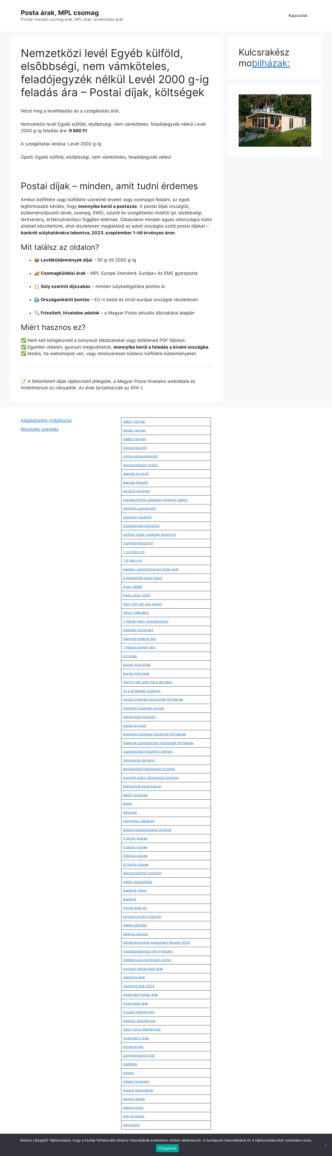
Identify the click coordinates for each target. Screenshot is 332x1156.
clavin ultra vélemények (142, 1029)
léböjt (127, 803)
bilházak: (271, 63)
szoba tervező (134, 725)
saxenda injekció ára (139, 639)
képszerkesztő (135, 448)
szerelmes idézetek (139, 821)
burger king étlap (137, 664)
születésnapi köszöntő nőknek (147, 751)
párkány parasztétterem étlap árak (150, 569)
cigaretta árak (134, 977)
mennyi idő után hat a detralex (147, 682)
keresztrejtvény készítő (142, 916)
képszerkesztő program (142, 873)
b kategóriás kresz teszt (142, 578)
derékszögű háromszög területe (149, 769)
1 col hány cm (134, 552)
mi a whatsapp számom (142, 691)
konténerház (133, 1047)
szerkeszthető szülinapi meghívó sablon (155, 500)
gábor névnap (134, 421)
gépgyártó (131, 1125)
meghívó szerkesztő (139, 508)
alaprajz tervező (136, 473)
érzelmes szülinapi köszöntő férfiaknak (154, 734)
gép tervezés (133, 1116)
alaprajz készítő (135, 482)
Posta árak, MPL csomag (60, 13)
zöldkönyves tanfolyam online (147, 960)
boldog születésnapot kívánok (147, 830)
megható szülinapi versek (143, 708)
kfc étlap (130, 656)
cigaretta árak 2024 (138, 986)
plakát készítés (135, 925)
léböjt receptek (135, 795)
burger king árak (136, 673)
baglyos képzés (135, 934)
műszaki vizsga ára (138, 630)
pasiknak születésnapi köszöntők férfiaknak (158, 743)
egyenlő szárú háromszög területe (151, 778)
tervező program (136, 491)
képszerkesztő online (140, 465)
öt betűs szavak (136, 864)
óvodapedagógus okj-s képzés (148, 951)
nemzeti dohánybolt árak (143, 969)
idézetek (130, 812)
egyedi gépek (134, 1099)
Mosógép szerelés (40, 429)
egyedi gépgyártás (138, 1090)
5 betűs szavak (135, 838)
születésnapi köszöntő (141, 526)
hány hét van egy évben (142, 604)
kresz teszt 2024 (136, 595)
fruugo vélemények (138, 1012)
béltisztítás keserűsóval (142, 786)
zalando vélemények (139, 1021)
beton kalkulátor (136, 612)
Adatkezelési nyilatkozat (46, 420)
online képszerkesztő (140, 456)
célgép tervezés (136, 1081)
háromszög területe (139, 760)
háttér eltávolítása (137, 882)
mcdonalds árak (135, 1003)
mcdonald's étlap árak (140, 994)
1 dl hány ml (132, 560)
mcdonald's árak (136, 1038)
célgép (128, 1073)
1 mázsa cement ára (139, 647)
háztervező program (139, 717)
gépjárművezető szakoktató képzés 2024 (156, 942)
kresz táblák (132, 586)
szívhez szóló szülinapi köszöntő (149, 534)
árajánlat (129, 899)
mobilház (130, 1064)
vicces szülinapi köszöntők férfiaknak (153, 699)
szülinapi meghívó (137, 517)
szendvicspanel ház (139, 1055)
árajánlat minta (134, 890)
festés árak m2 (135, 908)
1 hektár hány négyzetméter (146, 621)
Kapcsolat (298, 15)
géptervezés (133, 1107)
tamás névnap (134, 430)
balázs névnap (134, 439)
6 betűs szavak (135, 847)
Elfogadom (167, 1148)
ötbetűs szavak (135, 856)
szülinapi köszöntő (138, 543)
